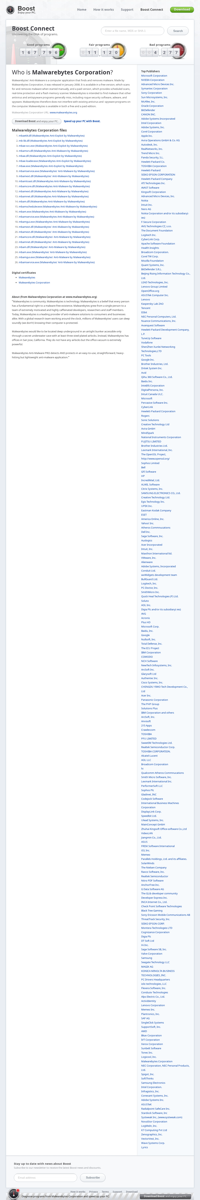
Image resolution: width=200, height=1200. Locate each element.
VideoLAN (147, 833)
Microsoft (146, 398)
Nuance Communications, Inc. (158, 321)
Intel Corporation (151, 123)
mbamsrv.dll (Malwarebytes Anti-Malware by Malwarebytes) (53, 151)
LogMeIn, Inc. (149, 1126)
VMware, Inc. (148, 557)
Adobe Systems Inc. (152, 1100)
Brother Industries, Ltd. (154, 364)
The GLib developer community (159, 893)
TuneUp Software (151, 338)
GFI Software (148, 471)
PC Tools (146, 355)
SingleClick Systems (152, 1022)
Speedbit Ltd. (149, 816)
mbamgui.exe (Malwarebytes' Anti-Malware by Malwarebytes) (54, 257)
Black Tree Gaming (151, 910)
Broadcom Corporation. (155, 252)
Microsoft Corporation (154, 75)
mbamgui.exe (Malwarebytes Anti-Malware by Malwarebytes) (54, 221)
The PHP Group (150, 704)
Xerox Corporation (152, 1044)
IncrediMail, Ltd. (150, 480)
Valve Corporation (151, 953)
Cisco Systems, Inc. (152, 682)
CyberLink (147, 407)
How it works (103, 9)
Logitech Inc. (148, 235)
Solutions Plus (149, 708)
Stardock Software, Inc (154, 1113)
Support (127, 9)
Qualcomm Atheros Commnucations (162, 773)
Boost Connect (151, 9)
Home (81, 9)
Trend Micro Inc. (150, 153)
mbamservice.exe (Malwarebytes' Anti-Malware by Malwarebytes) (57, 171)
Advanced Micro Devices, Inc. (158, 196)
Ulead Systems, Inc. (152, 820)
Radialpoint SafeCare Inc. (155, 1108)
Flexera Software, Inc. (153, 988)
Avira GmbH (148, 428)
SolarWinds (147, 863)
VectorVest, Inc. (150, 1138)
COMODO (147, 656)
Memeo (145, 854)
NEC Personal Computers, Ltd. (158, 316)
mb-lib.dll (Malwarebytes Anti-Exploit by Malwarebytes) (51, 140)
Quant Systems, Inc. (152, 265)
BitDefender (148, 110)
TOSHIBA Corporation (154, 166)
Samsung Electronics (153, 1082)
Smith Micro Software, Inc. (156, 777)
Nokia (144, 200)
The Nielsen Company (154, 867)
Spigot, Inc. (147, 1074)
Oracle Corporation (152, 106)
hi (142, 768)
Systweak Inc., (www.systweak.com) (161, 1117)
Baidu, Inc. (147, 631)
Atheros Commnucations (155, 527)
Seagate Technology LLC (155, 962)
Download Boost (36, 121)
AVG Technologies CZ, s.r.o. (156, 226)
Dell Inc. (145, 532)
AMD (144, 1031)
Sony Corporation (151, 92)
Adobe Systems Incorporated (158, 118)
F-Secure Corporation (153, 222)
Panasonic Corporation (154, 699)
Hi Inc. (144, 945)
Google (145, 635)
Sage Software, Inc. (152, 536)
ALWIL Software (150, 484)
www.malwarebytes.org (63, 112)
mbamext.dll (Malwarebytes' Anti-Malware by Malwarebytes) (54, 176)
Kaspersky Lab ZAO (152, 303)
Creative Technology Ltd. (155, 497)
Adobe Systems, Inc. (152, 127)
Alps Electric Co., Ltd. (153, 996)
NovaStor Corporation (154, 1121)
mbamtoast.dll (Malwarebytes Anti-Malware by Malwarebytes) (55, 181)
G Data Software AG (152, 889)
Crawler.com (148, 729)
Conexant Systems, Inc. (154, 1095)
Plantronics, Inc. (150, 1014)
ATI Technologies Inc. (153, 183)
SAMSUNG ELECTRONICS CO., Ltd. (160, 493)
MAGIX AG (147, 966)
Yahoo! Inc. (147, 523)
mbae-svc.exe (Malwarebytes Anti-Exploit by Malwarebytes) (53, 145)
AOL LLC (146, 760)
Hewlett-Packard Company (156, 179)
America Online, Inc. (152, 519)
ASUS (144, 842)
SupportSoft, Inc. (151, 1027)
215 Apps (146, 725)
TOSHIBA (146, 734)
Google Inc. (147, 359)
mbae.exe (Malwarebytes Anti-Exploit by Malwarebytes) (51, 166)
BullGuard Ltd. (149, 579)
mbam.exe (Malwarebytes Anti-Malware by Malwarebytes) (52, 211)
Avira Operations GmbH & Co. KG (160, 140)
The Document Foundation (157, 230)
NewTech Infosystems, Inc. (156, 665)
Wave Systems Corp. (153, 1143)
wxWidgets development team (159, 575)
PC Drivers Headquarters (155, 979)
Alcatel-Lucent (149, 755)
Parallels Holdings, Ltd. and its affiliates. (164, 859)
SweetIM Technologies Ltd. (156, 743)
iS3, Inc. (145, 850)
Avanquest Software (153, 325)
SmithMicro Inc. (150, 592)
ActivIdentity (148, 1001)
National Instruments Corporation (161, 437)
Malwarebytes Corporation (34, 282)
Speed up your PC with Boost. (82, 121)
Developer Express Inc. (154, 897)
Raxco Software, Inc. (152, 872)
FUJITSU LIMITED (151, 441)
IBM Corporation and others (157, 712)
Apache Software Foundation (158, 243)
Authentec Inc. (149, 678)
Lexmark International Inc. (156, 781)
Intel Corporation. (151, 1087)
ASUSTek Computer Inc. (155, 295)
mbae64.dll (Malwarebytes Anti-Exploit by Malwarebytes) (52, 135)
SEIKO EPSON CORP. (152, 923)
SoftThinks (147, 1078)
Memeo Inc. (148, 1009)
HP (143, 476)
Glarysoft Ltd (148, 674)
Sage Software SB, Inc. (154, 949)
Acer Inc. (146, 695)
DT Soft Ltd (147, 940)
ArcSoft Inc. (147, 669)
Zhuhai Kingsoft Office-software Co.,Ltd (164, 829)
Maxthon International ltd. (156, 553)
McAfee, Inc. (148, 101)
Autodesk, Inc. (149, 144)
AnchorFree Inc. (150, 885)
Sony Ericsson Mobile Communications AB (165, 915)
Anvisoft (146, 721)
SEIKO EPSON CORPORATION (158, 174)
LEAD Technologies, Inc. (154, 282)
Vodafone (147, 342)
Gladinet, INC (148, 794)
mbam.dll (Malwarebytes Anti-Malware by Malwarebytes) (52, 201)
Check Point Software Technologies (161, 906)
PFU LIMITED (148, 738)
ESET (144, 514)
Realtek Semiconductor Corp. (158, 747)
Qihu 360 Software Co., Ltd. (156, 377)
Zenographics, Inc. (151, 1134)
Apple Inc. (147, 136)
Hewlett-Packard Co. (153, 161)
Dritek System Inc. (151, 368)
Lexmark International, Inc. (156, 450)
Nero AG (146, 209)
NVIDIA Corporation (152, 80)
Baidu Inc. (147, 381)
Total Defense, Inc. (151, 643)
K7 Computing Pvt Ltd (154, 1130)
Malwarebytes (27, 277)
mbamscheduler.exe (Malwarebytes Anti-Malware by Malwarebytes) (58, 206)
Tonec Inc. (147, 1052)
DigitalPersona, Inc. (152, 390)
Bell (143, 467)
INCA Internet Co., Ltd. (154, 902)
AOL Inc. (146, 605)
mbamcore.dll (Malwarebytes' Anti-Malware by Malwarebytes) (54, 237)
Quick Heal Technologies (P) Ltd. (159, 596)
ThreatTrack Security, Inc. (155, 919)
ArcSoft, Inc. (148, 717)
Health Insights (150, 248)
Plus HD (145, 622)
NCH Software (149, 661)
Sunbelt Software (151, 1048)
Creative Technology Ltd (155, 424)
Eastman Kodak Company (156, 510)
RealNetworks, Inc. (152, 149)
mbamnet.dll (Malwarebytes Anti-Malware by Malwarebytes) (54, 196)
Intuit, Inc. (147, 549)
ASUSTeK (146, 1104)
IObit (144, 312)
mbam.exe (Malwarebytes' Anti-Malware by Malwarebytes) (53, 252)
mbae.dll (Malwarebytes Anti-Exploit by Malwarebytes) (50, 156)
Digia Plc (146, 936)
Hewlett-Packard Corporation (158, 411)
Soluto (145, 601)
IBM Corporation (151, 652)
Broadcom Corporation (154, 764)
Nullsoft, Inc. (148, 639)
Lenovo (145, 299)
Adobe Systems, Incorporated (158, 566)
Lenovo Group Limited (154, 286)
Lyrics (144, 1147)
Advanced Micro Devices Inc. (157, 84)
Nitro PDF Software (152, 880)
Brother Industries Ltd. (154, 445)
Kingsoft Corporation (153, 192)
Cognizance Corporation (155, 932)
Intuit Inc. (146, 204)
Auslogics (146, 540)
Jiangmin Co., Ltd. (151, 837)
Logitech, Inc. (149, 583)
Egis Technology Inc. (153, 501)
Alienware (147, 562)
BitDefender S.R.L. (151, 269)
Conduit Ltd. (148, 570)
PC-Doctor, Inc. (149, 587)
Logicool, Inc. (148, 1057)
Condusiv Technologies (154, 992)
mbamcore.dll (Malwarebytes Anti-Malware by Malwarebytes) (54, 186)
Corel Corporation (151, 131)
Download (182, 9)
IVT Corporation (150, 1039)
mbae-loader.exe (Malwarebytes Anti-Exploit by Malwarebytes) (55, 161)
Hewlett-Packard (151, 170)
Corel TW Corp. (149, 256)
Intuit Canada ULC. (152, 394)
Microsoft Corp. (150, 626)
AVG (143, 613)
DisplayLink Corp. (151, 811)
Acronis (145, 618)
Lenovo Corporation (153, 1005)
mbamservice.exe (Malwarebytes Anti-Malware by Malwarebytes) (56, 216)
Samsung (146, 958)
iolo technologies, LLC (154, 984)
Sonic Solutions (150, 420)
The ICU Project (150, 648)
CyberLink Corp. (150, 239)
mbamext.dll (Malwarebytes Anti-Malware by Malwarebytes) (53, 191)
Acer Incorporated (151, 544)
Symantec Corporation (154, 88)
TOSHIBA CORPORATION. (156, 751)
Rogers (145, 415)
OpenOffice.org (150, 291)
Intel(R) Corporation (152, 385)
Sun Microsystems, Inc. (154, 97)
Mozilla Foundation (152, 260)
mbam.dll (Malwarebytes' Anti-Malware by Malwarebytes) (52, 247)
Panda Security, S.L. (152, 157)
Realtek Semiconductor (154, 876)
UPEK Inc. (146, 506)
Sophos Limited (150, 463)
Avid (143, 372)
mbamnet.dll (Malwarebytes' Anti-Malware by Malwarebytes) (54, 242)
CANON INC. (148, 114)
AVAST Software (150, 187)
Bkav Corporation (151, 1035)
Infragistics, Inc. (150, 1091)
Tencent (145, 308)
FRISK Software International (158, 846)
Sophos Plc (147, 790)
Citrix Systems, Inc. (152, 489)
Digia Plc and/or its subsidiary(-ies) (161, 609)
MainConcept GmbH (153, 824)
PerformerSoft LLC (152, 786)
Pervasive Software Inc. (154, 402)
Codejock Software (152, 798)
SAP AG (145, 1018)
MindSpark (147, 433)
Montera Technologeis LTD (156, 928)
